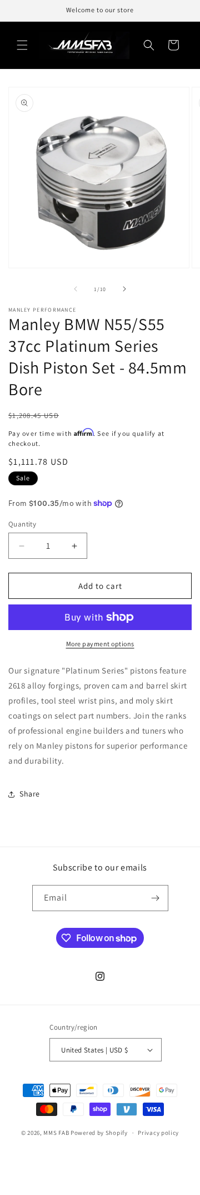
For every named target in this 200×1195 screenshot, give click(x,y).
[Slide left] (75, 289)
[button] (22, 45)
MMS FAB (56, 1133)
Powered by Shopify (99, 1133)
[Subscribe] (155, 898)
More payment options (100, 644)
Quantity (22, 524)
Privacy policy (158, 1133)
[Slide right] (124, 289)
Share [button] (29, 794)
